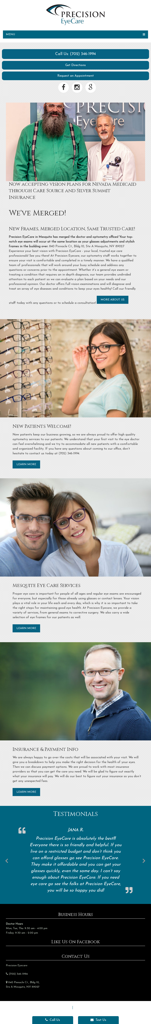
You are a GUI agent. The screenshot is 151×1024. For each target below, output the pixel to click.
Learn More (26, 464)
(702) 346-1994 (18, 974)
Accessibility (83, 1007)
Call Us (54, 1020)
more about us (112, 299)
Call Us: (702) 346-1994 (75, 54)
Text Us (100, 1020)
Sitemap (65, 1007)
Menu (10, 34)
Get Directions (75, 65)
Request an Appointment (75, 75)
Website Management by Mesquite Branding (75, 1012)
